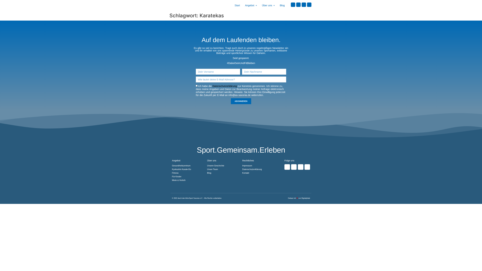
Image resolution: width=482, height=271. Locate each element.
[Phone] (309, 5)
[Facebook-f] (293, 5)
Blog (282, 5)
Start (237, 5)
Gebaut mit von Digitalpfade (299, 198)
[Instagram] (298, 5)
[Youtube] (304, 5)
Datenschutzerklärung (225, 86)
